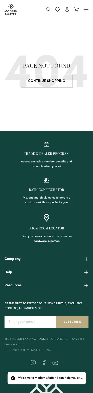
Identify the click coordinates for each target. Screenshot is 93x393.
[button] (46, 378)
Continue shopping (46, 81)
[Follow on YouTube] (55, 363)
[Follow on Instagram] (33, 364)
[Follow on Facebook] (44, 364)
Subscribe (72, 322)
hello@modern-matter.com (28, 350)
